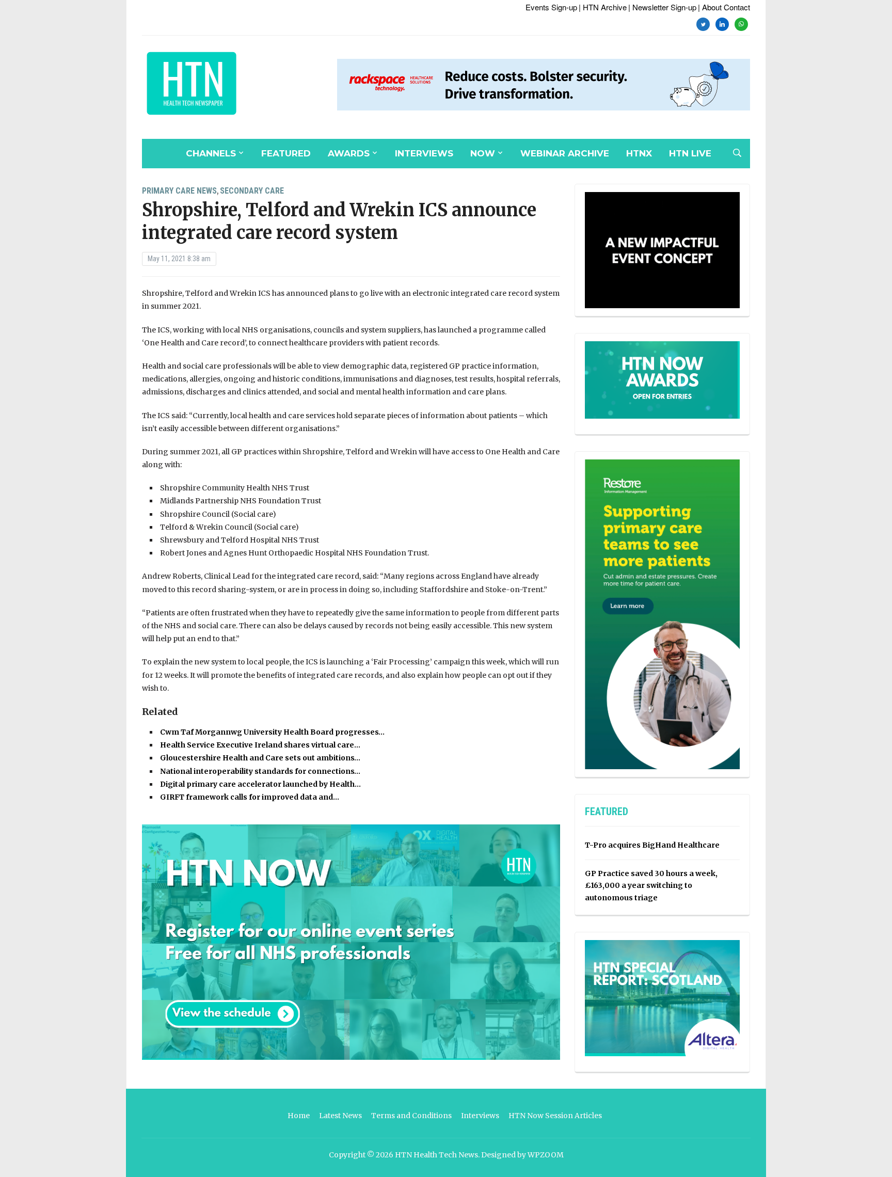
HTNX (639, 153)
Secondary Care (252, 191)
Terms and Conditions (411, 1115)
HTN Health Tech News (436, 1154)
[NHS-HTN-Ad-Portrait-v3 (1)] (662, 613)
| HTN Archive (603, 7)
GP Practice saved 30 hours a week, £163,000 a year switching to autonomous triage (651, 886)
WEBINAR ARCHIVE (564, 153)
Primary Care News (179, 191)
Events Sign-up (551, 7)
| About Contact (724, 7)
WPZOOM (546, 1154)
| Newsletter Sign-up (662, 7)
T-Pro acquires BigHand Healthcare (652, 845)
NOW (482, 153)
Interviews (424, 153)
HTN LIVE (690, 153)
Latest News (340, 1115)
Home (299, 1115)
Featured (286, 153)
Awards (349, 153)
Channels (211, 153)
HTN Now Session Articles (555, 1115)
